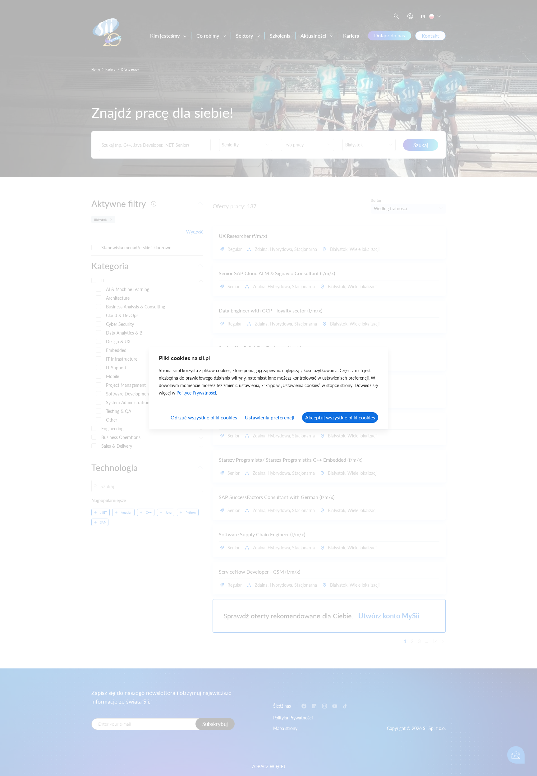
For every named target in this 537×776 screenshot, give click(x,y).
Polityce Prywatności (196, 392)
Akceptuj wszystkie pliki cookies (340, 417)
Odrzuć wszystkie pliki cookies (204, 417)
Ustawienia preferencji (269, 417)
